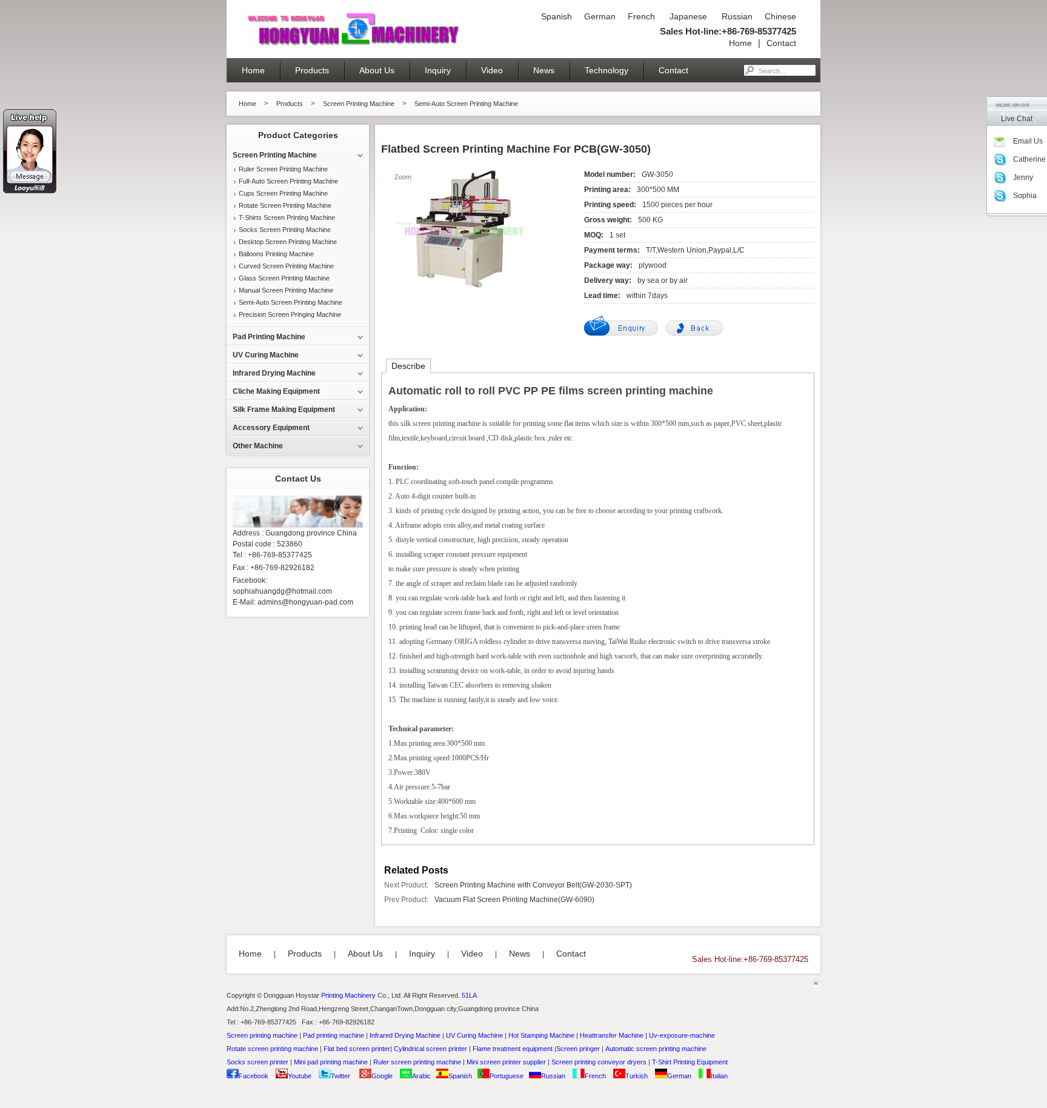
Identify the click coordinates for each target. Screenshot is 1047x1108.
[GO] (748, 70)
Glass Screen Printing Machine (284, 278)
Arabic (421, 1076)
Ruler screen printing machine (417, 1062)
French (641, 16)
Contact (781, 43)
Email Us (1028, 141)
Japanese (687, 16)
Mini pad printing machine (331, 1062)
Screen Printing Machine (358, 103)
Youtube (299, 1076)
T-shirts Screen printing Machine (287, 217)
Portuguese (507, 1076)
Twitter (340, 1076)
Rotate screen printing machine (272, 1048)
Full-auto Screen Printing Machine (288, 181)
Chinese (780, 16)
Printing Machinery (348, 995)
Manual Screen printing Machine (286, 290)
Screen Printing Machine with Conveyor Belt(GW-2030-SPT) (533, 885)
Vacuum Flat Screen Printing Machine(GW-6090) (514, 899)
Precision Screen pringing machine (290, 314)
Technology (606, 70)
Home (740, 43)
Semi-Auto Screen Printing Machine (466, 103)
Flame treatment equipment (513, 1048)
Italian (719, 1076)
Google (382, 1076)
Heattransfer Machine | (613, 1035)
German (600, 16)
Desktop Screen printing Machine (288, 241)
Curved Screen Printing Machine (286, 266)
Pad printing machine (333, 1035)
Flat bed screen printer (357, 1048)
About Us (376, 70)
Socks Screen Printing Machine (285, 229)
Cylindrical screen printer (430, 1048)
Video (492, 70)
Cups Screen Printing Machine (283, 193)
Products (312, 70)
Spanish (556, 16)
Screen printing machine (262, 1035)
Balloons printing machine (276, 253)
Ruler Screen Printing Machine (283, 169)
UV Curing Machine (474, 1035)
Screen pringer (578, 1048)
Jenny (1023, 177)
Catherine (1029, 159)
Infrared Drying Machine (405, 1035)
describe (408, 366)
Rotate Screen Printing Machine (285, 205)
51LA (469, 995)
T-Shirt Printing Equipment (690, 1062)
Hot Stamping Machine (541, 1035)
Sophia (1025, 195)
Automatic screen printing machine (655, 1048)
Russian (736, 16)
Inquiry (438, 70)
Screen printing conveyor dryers (598, 1062)
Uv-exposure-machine (682, 1035)
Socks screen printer (257, 1062)
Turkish (636, 1076)
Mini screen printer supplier (506, 1062)
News (543, 70)
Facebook (253, 1076)
